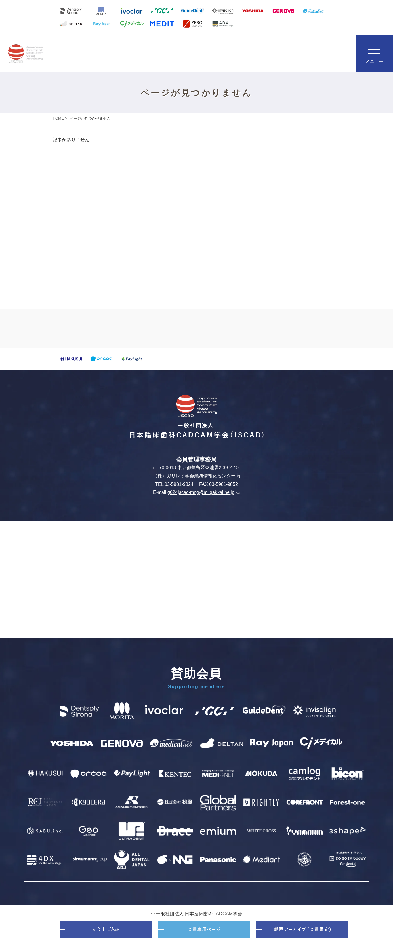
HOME (58, 118)
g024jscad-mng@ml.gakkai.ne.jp (200, 492)
